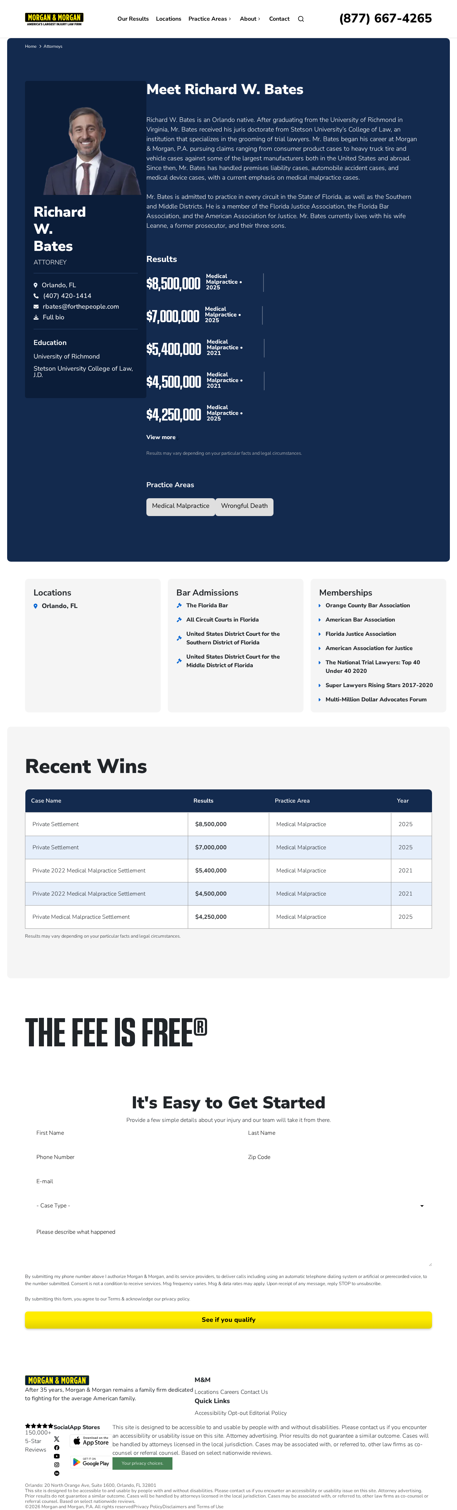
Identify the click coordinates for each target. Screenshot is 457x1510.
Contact (279, 19)
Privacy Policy (148, 1507)
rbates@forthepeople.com (81, 306)
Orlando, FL (59, 285)
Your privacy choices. (143, 1463)
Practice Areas (208, 19)
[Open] (301, 19)
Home (30, 46)
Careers (229, 1392)
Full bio (53, 317)
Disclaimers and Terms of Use (193, 1507)
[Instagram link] (57, 1464)
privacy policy (175, 1299)
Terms (114, 1299)
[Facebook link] (57, 1447)
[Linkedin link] (57, 1473)
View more (161, 437)
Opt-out (238, 1413)
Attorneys (53, 46)
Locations (168, 19)
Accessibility (210, 1413)
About (248, 19)
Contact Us (254, 1392)
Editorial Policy (268, 1413)
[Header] (54, 18)
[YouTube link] (57, 1456)
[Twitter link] (57, 1439)
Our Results (133, 19)
